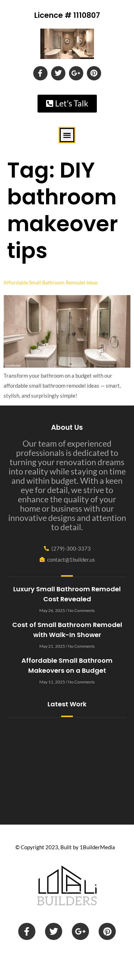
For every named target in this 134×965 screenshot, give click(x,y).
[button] (67, 135)
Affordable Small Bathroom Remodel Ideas (51, 282)
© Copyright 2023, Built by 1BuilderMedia (65, 847)
